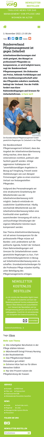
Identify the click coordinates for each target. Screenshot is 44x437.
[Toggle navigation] (39, 27)
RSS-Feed (19, 389)
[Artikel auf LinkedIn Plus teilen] (20, 39)
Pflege (12, 335)
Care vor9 (28, 94)
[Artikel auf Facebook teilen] (9, 39)
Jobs (19, 408)
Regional (9, 408)
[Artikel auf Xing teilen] (16, 39)
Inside (8, 405)
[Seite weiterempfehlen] (29, 39)
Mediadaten (10, 396)
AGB (17, 394)
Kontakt (9, 389)
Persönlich (10, 413)
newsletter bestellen (33, 4)
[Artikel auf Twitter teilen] (13, 39)
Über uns (9, 391)
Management (10, 410)
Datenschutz (20, 391)
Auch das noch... (23, 405)
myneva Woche (22, 410)
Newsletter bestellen (23, 396)
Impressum (10, 394)
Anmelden (33, 320)
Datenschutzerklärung (13, 328)
